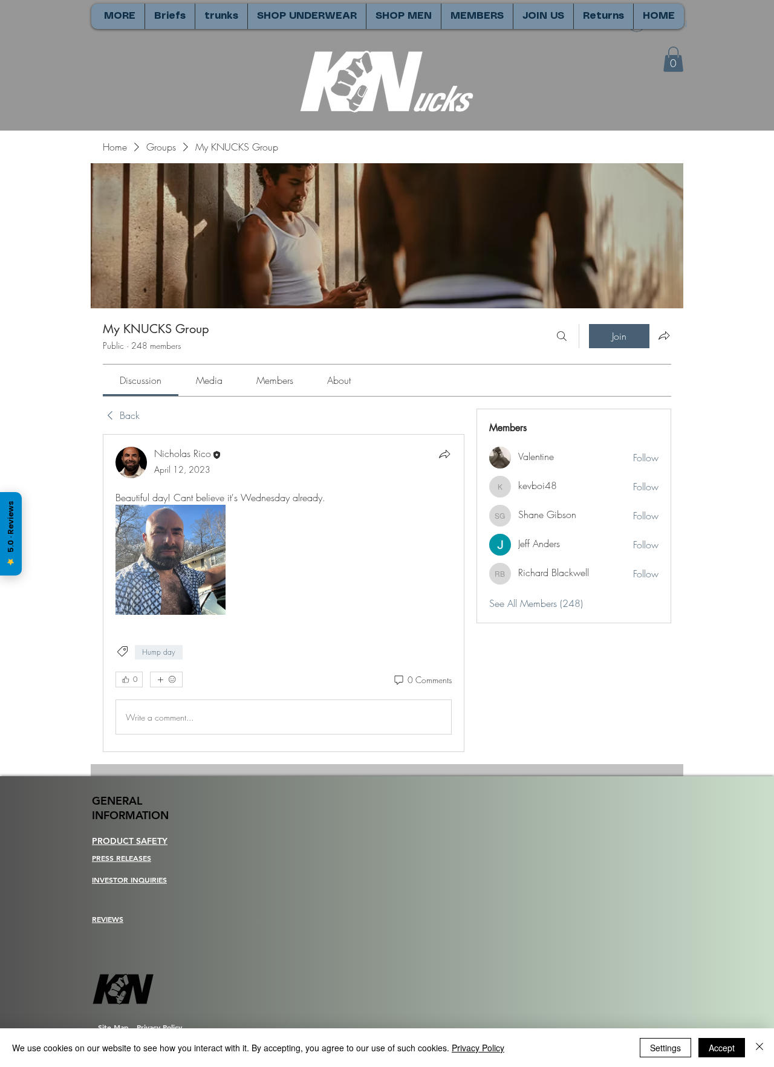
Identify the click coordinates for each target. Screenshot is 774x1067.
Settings (665, 1048)
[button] (673, 59)
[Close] (759, 1047)
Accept (722, 1048)
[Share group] (664, 335)
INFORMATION (130, 815)
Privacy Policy (478, 1048)
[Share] (444, 454)
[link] (140, 380)
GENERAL (117, 801)
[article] (283, 593)
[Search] (561, 336)
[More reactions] (166, 679)
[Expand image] (170, 560)
